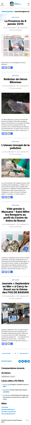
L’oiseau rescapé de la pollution (15, 147)
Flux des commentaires (8, 411)
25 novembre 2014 (24, 86)
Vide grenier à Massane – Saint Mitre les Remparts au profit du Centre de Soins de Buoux (16, 214)
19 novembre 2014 (23, 151)
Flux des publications (7, 409)
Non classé (15, 17)
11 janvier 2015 (23, 27)
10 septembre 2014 (24, 224)
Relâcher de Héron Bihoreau (15, 81)
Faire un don (6, 384)
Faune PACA (6, 390)
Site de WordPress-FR (8, 414)
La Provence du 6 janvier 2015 (15, 22)
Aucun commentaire (16, 30)
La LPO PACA (7, 395)
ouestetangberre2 (12, 27)
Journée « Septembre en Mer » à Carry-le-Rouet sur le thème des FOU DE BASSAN (15, 288)
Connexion (4, 407)
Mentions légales (6, 361)
